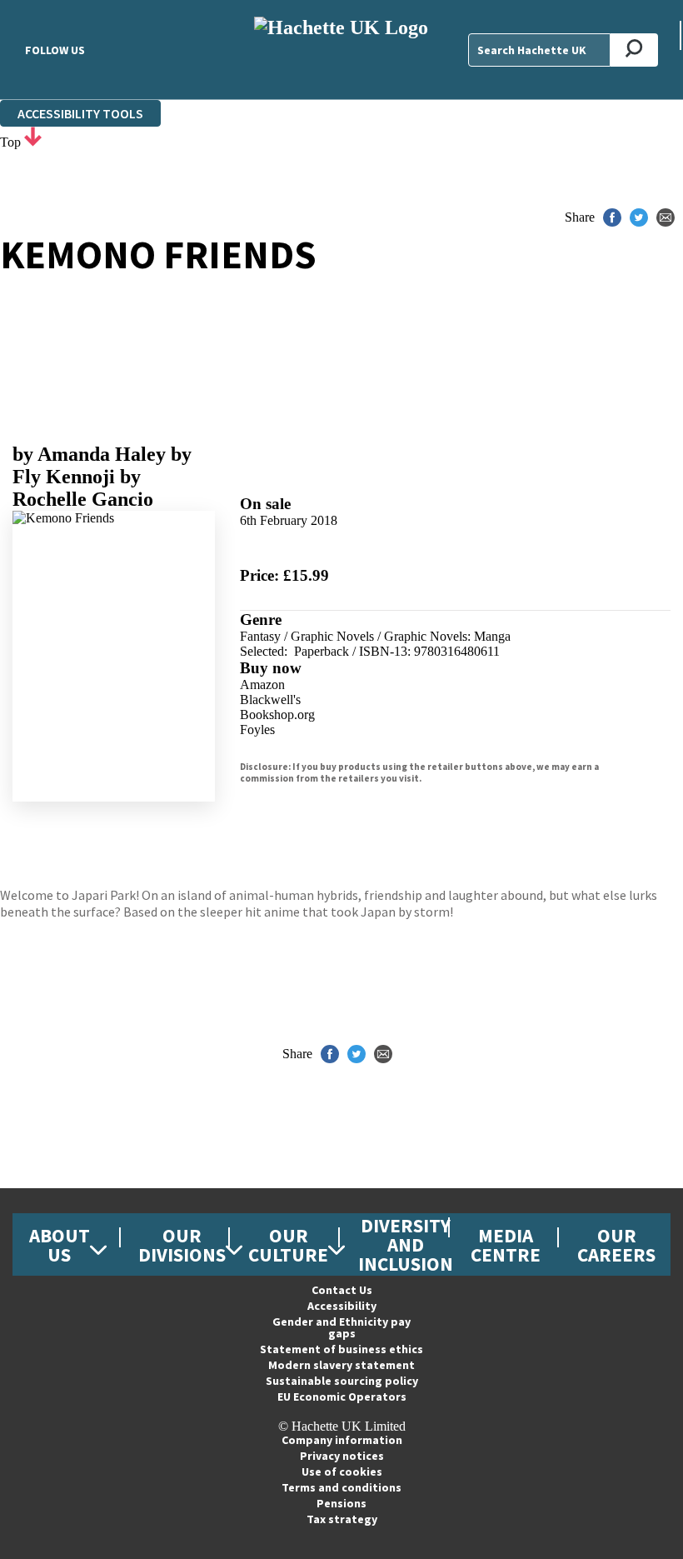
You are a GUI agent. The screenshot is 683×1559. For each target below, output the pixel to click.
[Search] (634, 50)
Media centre (506, 1245)
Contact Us (342, 1289)
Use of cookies (342, 1471)
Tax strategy (342, 1519)
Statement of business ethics (341, 1349)
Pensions (341, 1503)
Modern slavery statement (341, 1364)
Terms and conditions (341, 1487)
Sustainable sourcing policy (342, 1380)
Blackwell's (270, 699)
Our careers (616, 1245)
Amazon (262, 684)
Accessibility (341, 1305)
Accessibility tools (80, 113)
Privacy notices (342, 1455)
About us (59, 1245)
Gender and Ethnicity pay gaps (341, 1327)
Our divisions (182, 1245)
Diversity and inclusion (405, 1244)
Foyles (257, 729)
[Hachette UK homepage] (341, 49)
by (89, 454)
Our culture (288, 1245)
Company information (342, 1439)
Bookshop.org (277, 714)
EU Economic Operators (341, 1396)
